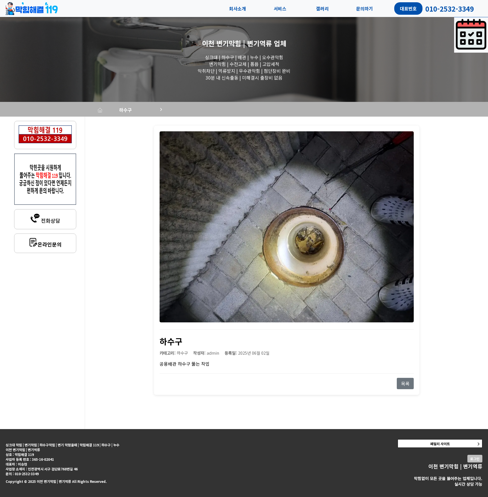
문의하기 (364, 8)
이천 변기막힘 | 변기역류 (237, 43)
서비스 (280, 8)
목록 (405, 383)
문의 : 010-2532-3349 (22, 473)
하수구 (125, 109)
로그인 (475, 458)
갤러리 (322, 8)
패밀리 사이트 (440, 443)
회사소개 (237, 8)
